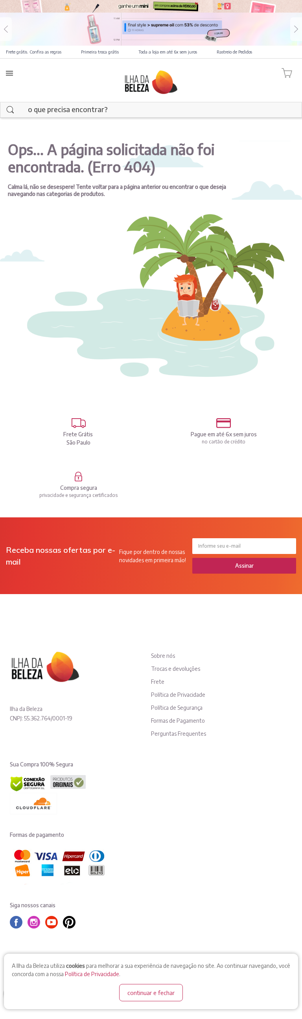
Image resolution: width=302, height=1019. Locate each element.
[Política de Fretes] (78, 423)
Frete (157, 681)
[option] (151, 29)
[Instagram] (36, 922)
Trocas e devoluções (175, 668)
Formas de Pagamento (178, 720)
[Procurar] (10, 110)
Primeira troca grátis (100, 51)
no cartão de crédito (223, 442)
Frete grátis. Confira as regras (33, 51)
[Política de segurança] (78, 477)
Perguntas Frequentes (178, 733)
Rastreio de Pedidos (234, 51)
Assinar (244, 565)
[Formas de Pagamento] (223, 423)
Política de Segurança (177, 707)
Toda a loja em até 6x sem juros (167, 51)
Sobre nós (163, 655)
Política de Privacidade (92, 974)
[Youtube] (53, 922)
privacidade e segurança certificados (78, 495)
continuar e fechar (151, 992)
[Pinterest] (71, 922)
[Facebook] (18, 922)
